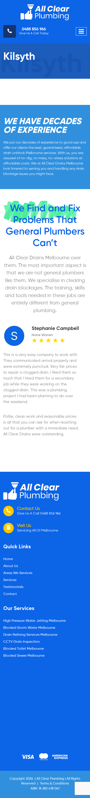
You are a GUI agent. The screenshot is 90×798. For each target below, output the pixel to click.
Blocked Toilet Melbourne (23, 649)
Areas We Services (17, 573)
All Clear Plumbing (50, 778)
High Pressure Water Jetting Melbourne (34, 621)
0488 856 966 (34, 29)
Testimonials (13, 587)
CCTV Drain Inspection (21, 642)
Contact (10, 594)
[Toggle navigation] (81, 31)
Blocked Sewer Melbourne (24, 656)
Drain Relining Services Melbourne (30, 635)
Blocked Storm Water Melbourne (29, 628)
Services (9, 580)
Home (8, 559)
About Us (10, 566)
